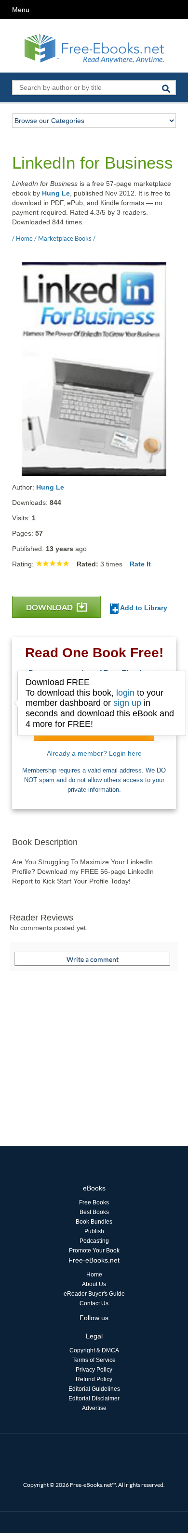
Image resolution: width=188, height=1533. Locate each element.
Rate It (140, 564)
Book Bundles (94, 1221)
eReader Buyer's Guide (94, 1293)
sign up (127, 703)
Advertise (94, 1408)
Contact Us (94, 1303)
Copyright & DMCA (94, 1350)
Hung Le (56, 193)
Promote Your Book (94, 1250)
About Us (94, 1284)
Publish (94, 1231)
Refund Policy (94, 1379)
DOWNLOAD (50, 607)
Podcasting (94, 1241)
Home (94, 1274)
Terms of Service (94, 1360)
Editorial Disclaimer (94, 1398)
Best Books (94, 1212)
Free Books (94, 1202)
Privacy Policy (94, 1369)
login (125, 693)
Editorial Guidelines (94, 1389)
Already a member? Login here (94, 753)
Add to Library (143, 608)
